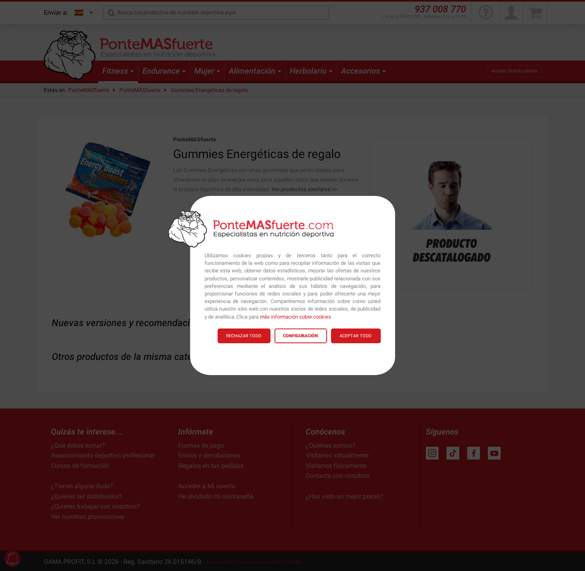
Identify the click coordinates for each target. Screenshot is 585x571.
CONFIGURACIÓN (300, 335)
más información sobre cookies (295, 317)
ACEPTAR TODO (355, 335)
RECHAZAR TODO (243, 335)
